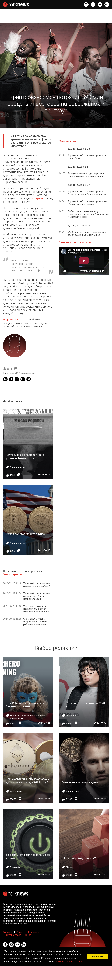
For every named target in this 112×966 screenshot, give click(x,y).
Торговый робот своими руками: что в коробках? (36, 585)
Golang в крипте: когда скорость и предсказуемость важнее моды (86, 175)
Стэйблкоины (27, 715)
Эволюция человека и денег (80, 782)
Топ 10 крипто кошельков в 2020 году (83, 704)
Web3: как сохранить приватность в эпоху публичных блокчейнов (36, 609)
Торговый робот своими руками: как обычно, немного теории (36, 596)
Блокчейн (15, 867)
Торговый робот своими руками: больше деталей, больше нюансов (87, 193)
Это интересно (27, 373)
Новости (14, 715)
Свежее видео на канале (75, 242)
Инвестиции (16, 718)
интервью (38, 198)
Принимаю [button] (97, 956)
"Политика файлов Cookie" (68, 961)
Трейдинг (41, 715)
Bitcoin (69, 867)
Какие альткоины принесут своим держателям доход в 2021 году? (27, 780)
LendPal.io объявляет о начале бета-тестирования (25, 704)
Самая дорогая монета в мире (25, 534)
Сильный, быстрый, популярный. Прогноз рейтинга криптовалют (35, 621)
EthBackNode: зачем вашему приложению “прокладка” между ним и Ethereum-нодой (88, 214)
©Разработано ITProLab (18, 935)
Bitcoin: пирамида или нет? (79, 858)
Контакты (33, 932)
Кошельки (71, 715)
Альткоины (16, 791)
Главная (7, 932)
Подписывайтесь (14, 319)
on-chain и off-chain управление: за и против (28, 856)
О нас (20, 932)
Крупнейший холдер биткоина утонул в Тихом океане (25, 456)
